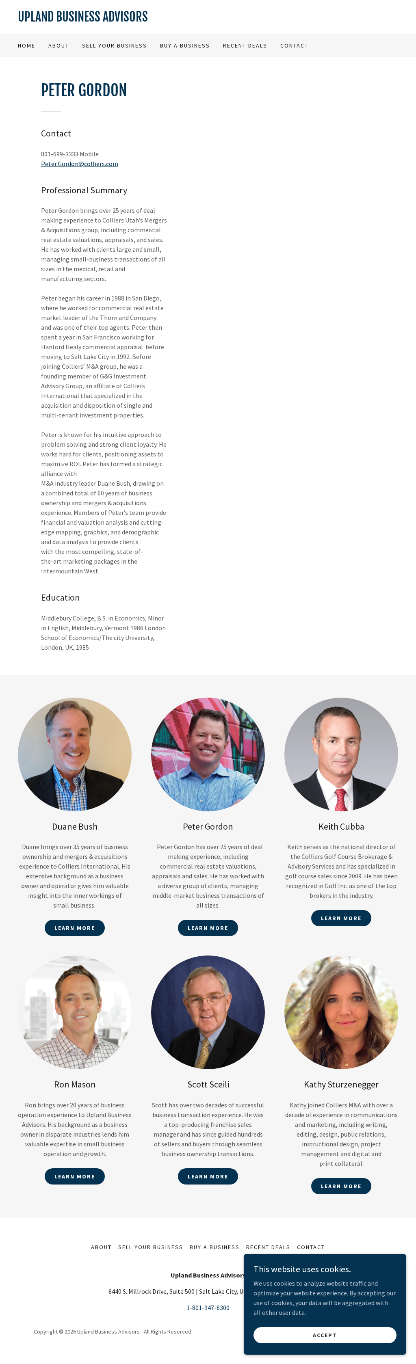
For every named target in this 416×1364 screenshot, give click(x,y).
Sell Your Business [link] (114, 45)
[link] (208, 19)
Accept (325, 1334)
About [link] (58, 45)
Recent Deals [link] (245, 45)
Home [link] (26, 45)
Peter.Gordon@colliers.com (79, 164)
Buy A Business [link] (185, 45)
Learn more (74, 928)
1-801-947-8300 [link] (208, 1307)
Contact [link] (294, 45)
